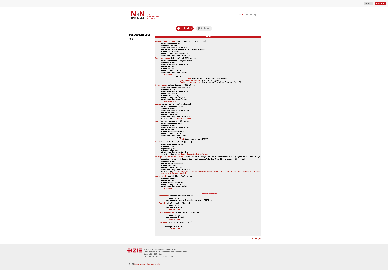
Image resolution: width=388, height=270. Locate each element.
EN (255, 15)
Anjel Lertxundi (166, 173)
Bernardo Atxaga (207, 171)
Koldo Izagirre (255, 171)
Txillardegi (245, 171)
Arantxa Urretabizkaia (184, 118)
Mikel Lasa (181, 154)
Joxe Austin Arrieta (183, 171)
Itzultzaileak (186, 28)
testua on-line (170, 74)
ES (247, 15)
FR (251, 15)
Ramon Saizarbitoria (234, 171)
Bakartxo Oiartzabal (179, 173)
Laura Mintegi (196, 171)
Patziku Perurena (202, 154)
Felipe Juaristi (190, 154)
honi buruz (368, 3)
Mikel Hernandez (220, 171)
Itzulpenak (205, 28)
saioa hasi (381, 3)
